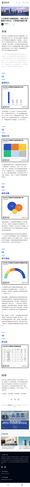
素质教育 (18, 393)
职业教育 (24, 393)
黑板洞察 (6, 23)
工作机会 (3, 473)
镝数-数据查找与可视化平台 (7, 479)
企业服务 (4, 393)
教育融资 (11, 393)
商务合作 (7, 473)
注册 (23, 2)
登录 (27, 2)
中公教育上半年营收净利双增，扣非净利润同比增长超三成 (9, 447)
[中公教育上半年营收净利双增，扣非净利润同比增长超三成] (9, 441)
